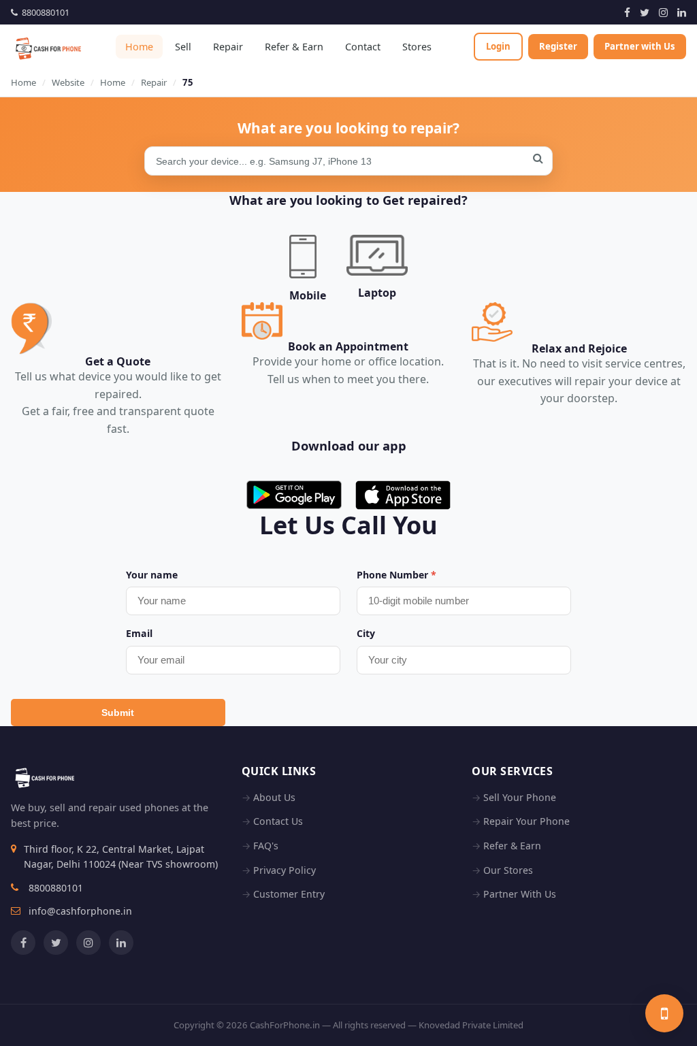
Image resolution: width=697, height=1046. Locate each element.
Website (68, 82)
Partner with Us (639, 46)
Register (558, 46)
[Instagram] (663, 12)
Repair (228, 46)
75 (187, 82)
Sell (183, 46)
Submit (117, 712)
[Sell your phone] (664, 1013)
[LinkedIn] (681, 12)
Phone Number (396, 574)
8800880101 (43, 12)
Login (498, 46)
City (366, 633)
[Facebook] (627, 12)
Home (139, 46)
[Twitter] (644, 12)
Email (139, 633)
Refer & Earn (294, 46)
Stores (417, 46)
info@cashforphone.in (80, 910)
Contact (362, 46)
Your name (152, 574)
